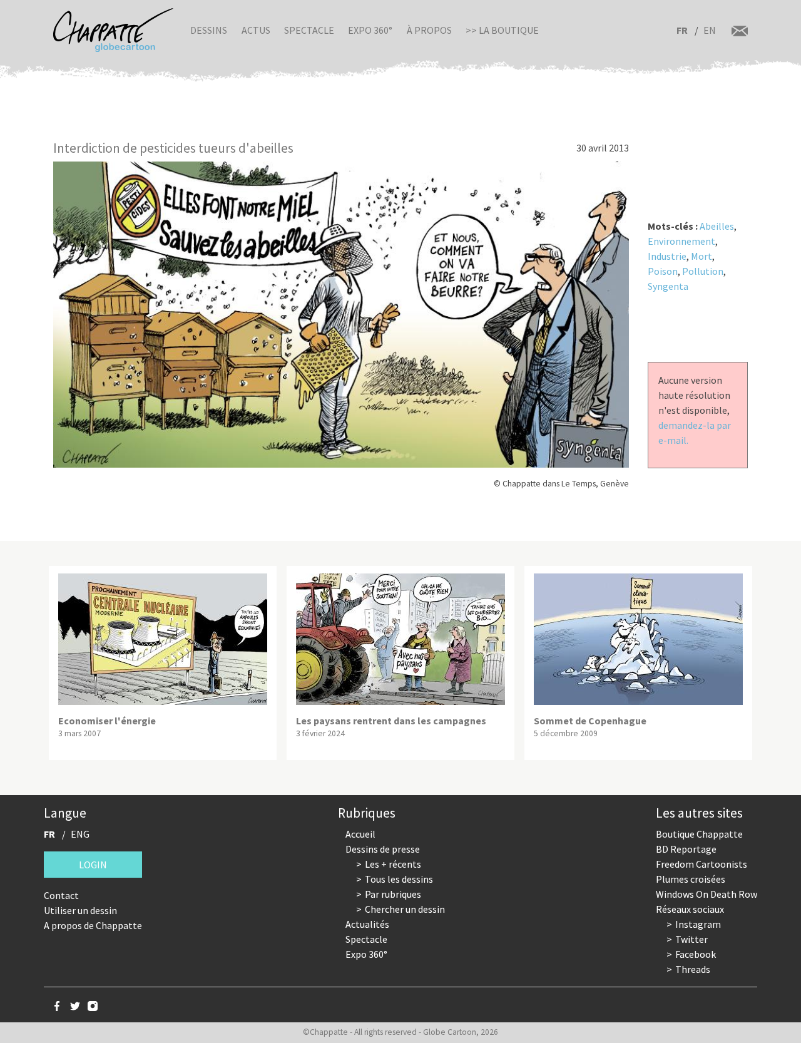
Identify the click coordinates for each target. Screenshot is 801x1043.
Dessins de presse (382, 849)
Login (93, 864)
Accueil (360, 834)
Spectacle (309, 30)
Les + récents (393, 864)
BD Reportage (686, 849)
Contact (61, 895)
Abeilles (717, 226)
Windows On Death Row (706, 894)
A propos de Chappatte (93, 925)
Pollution (702, 271)
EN (709, 30)
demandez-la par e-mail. (694, 432)
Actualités (367, 924)
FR (682, 30)
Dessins (208, 30)
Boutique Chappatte (699, 834)
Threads (692, 969)
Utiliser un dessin (80, 910)
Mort (701, 256)
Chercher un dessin (405, 909)
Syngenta (668, 286)
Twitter (691, 939)
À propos (429, 30)
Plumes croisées (690, 879)
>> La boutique (502, 30)
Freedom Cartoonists (701, 864)
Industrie (667, 256)
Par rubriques (393, 894)
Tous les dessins (399, 879)
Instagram (698, 924)
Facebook (695, 954)
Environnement (681, 241)
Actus (256, 30)
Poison (663, 271)
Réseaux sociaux (690, 909)
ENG (80, 834)
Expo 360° (370, 30)
